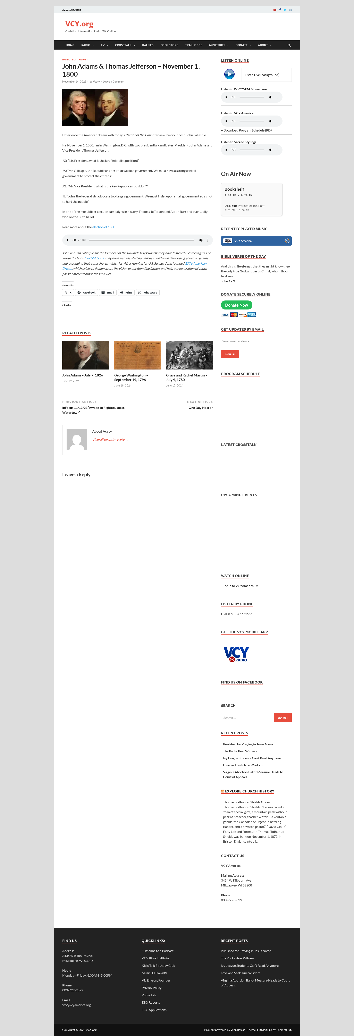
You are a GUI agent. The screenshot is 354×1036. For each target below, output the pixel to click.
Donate (241, 45)
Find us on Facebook (242, 682)
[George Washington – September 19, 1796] (137, 370)
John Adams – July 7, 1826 (82, 375)
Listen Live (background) (262, 75)
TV (103, 45)
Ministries (217, 45)
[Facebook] (280, 10)
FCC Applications (154, 1010)
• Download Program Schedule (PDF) (247, 130)
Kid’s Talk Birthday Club (158, 965)
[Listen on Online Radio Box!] (287, 241)
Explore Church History (249, 791)
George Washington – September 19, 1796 (131, 377)
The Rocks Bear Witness (240, 751)
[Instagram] (290, 10)
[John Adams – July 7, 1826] (85, 370)
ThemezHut (283, 1029)
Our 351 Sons (94, 258)
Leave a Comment (113, 81)
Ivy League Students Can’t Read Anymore (252, 758)
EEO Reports (151, 1002)
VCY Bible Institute (155, 958)
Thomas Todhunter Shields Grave (246, 802)
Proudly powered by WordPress (224, 1029)
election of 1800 (103, 227)
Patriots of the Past (75, 59)
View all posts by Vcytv (110, 439)
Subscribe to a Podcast (158, 951)
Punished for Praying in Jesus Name (248, 744)
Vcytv (96, 81)
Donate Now (236, 305)
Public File (149, 995)
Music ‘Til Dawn (154, 973)
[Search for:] (256, 717)
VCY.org (79, 24)
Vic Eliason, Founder (156, 980)
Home (70, 45)
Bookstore (169, 45)
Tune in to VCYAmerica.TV (239, 586)
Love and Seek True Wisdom (242, 765)
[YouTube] (274, 10)
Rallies (147, 45)
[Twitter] (285, 10)
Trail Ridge (193, 45)
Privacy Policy (151, 988)
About (263, 45)
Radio (85, 45)
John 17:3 (228, 281)
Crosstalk (123, 45)
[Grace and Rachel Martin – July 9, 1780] (189, 370)
